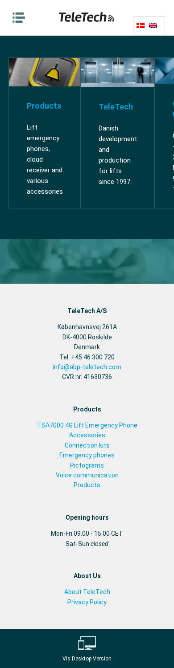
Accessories (87, 435)
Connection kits (87, 445)
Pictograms (87, 465)
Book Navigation (21, 17)
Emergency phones (87, 455)
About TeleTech (87, 591)
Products (87, 485)
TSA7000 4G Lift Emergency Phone (87, 425)
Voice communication (87, 475)
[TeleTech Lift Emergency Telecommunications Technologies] (87, 21)
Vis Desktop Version (87, 659)
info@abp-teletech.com (87, 367)
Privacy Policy (87, 602)
